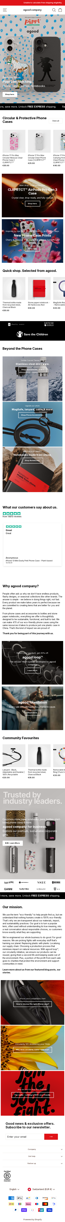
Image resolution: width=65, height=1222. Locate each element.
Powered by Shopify (32, 1219)
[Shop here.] (32, 195)
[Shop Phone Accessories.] (32, 424)
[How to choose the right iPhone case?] (32, 1002)
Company (32, 1149)
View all (55, 121)
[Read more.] (32, 708)
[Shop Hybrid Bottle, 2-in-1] (32, 378)
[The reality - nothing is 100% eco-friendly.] (32, 1093)
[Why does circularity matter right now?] (32, 1048)
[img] (32, 513)
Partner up (32, 1163)
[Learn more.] (32, 663)
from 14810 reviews (12, 516)
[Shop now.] (32, 241)
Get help (31, 1156)
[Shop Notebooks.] (32, 469)
